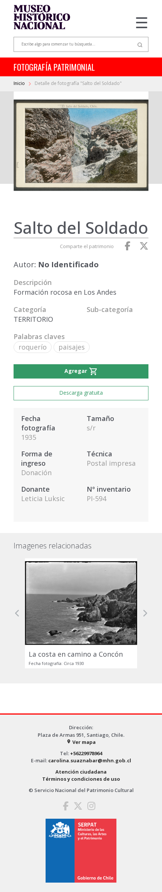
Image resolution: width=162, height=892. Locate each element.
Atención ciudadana (81, 771)
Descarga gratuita (81, 392)
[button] (17, 613)
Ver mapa (81, 742)
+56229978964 (86, 753)
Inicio (20, 83)
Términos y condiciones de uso (81, 778)
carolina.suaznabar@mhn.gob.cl (89, 760)
